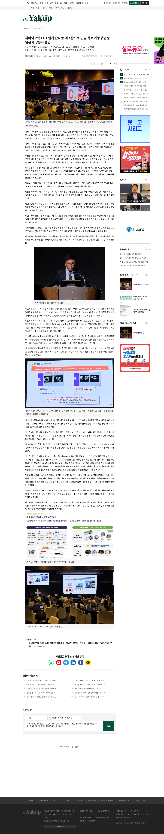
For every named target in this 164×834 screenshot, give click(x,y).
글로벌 (72, 3)
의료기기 (70, 8)
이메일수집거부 (140, 800)
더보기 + (147, 69)
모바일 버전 (60, 826)
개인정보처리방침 (107, 800)
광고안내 (56, 800)
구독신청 (145, 3)
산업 (46, 3)
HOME (28, 29)
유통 (44, 8)
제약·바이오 (35, 8)
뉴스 (34, 29)
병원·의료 (54, 3)
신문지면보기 (107, 3)
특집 (86, 3)
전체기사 (34, 3)
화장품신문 (116, 3)
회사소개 (30, 800)
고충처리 (68, 800)
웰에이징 (79, 3)
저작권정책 (92, 800)
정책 (41, 3)
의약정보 (125, 3)
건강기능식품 (59, 8)
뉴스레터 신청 (134, 3)
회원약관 (79, 800)
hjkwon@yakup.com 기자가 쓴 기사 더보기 (53, 56)
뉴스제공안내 (43, 800)
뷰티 (50, 8)
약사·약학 (64, 3)
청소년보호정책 (124, 800)
